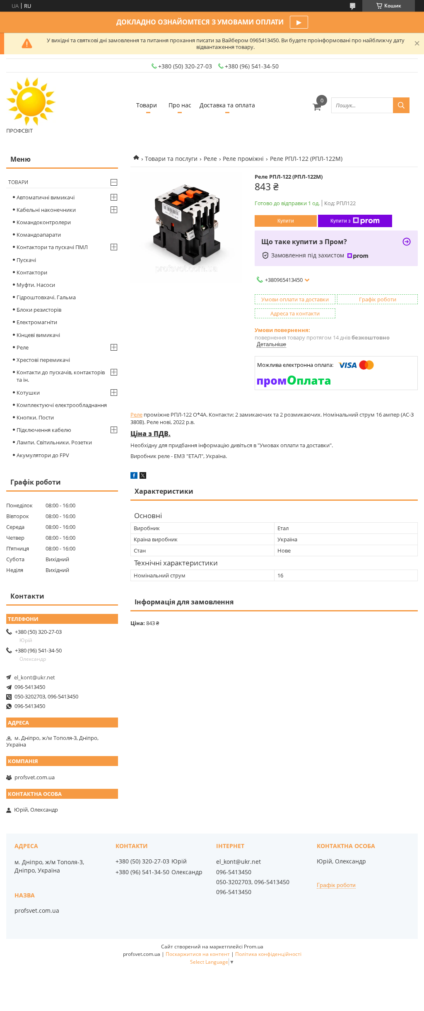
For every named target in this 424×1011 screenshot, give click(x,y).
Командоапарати (39, 234)
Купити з (340, 221)
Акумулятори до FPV (43, 455)
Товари (146, 105)
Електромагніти (37, 322)
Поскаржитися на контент (198, 954)
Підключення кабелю (44, 430)
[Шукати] (401, 105)
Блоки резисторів (39, 309)
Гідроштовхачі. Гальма (46, 297)
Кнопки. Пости (35, 417)
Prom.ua (253, 946)
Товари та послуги (171, 158)
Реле (210, 158)
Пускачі (26, 260)
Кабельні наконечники (46, 209)
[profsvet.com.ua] (31, 101)
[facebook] (133, 476)
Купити (285, 221)
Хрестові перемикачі (43, 360)
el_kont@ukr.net (34, 677)
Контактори (32, 272)
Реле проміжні (243, 158)
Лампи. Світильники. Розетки (54, 442)
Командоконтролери (44, 222)
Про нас (180, 105)
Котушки (28, 392)
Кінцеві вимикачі (38, 335)
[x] (143, 476)
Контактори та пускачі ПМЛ (52, 247)
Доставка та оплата (227, 105)
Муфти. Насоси (36, 285)
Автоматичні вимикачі (46, 197)
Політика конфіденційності (268, 954)
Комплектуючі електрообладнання (62, 405)
